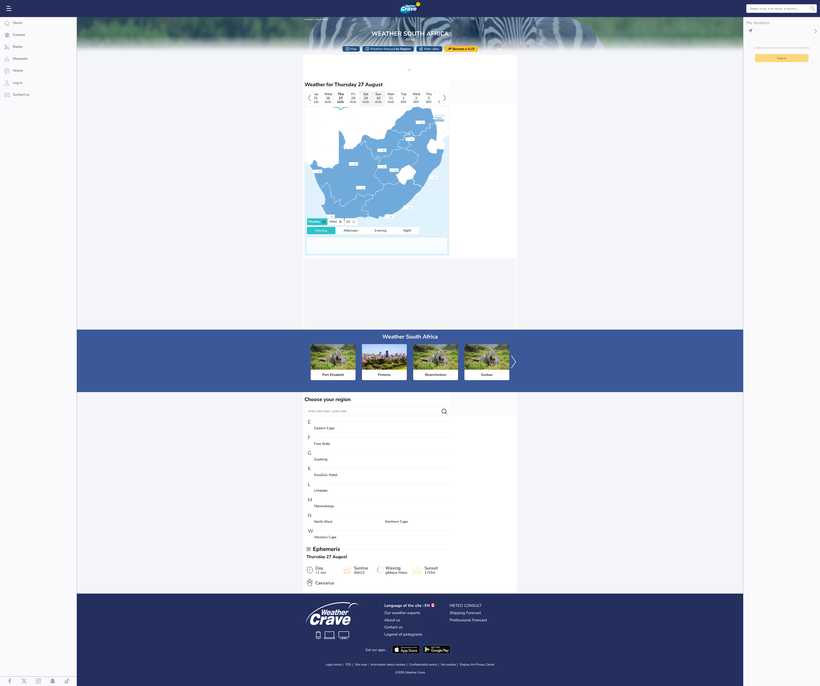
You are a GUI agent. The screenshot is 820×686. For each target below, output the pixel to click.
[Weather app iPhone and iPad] (406, 650)
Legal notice (333, 665)
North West (323, 522)
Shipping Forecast (465, 612)
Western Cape (325, 537)
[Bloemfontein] (389, 169)
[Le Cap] (325, 216)
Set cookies (448, 664)
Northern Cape (396, 522)
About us (392, 620)
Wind (333, 222)
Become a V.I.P (463, 49)
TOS (348, 665)
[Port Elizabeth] (384, 216)
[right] (444, 98)
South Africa (322, 19)
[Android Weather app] (437, 650)
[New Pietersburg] (415, 122)
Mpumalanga (324, 506)
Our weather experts (402, 612)
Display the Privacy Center (477, 664)
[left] (309, 98)
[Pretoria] (405, 139)
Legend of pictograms (403, 634)
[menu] (9, 8)
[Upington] (349, 163)
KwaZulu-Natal (325, 475)
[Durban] (428, 177)
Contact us (393, 627)
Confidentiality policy (423, 665)
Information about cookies (387, 665)
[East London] (403, 207)
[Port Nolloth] (313, 171)
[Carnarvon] (356, 187)
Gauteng (320, 459)
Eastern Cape (324, 428)
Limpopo (321, 491)
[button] (384, 216)
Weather (309, 19)
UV (348, 222)
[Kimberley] (377, 166)
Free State (322, 444)
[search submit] (812, 8)
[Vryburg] (377, 150)
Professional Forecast (468, 620)
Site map (361, 665)
